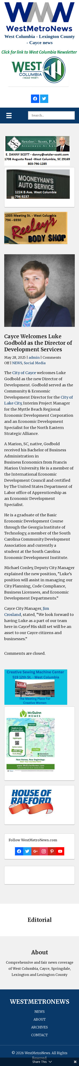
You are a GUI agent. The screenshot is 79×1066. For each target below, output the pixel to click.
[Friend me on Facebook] (35, 98)
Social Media (35, 363)
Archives (39, 1027)
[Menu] (9, 115)
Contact (39, 1035)
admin (34, 357)
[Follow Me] (44, 98)
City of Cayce (24, 372)
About (39, 1019)
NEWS (17, 363)
